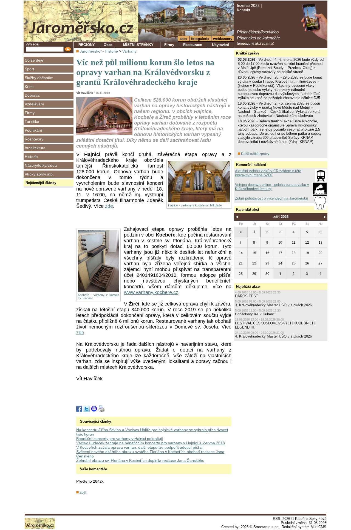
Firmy (30, 113)
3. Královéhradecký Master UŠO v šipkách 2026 (273, 305)
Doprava (32, 95)
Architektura (35, 148)
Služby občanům (39, 78)
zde (109, 206)
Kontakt (243, 10)
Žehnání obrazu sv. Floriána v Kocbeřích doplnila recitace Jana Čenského (140, 460)
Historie (31, 156)
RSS (276, 519)
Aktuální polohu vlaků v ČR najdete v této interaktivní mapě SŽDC (268, 173)
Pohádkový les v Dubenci (255, 314)
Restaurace (192, 45)
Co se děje (34, 60)
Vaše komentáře (93, 469)
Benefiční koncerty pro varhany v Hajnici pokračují (119, 438)
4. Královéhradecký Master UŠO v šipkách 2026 (273, 336)
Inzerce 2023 (248, 5)
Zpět (82, 492)
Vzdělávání (34, 104)
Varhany (129, 51)
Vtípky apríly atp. (39, 174)
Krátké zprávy (247, 53)
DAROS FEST (246, 296)
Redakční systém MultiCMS (304, 527)
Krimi (29, 86)
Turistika (32, 121)
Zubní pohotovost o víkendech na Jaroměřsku (271, 198)
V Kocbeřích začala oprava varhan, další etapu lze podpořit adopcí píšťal (139, 447)
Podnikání (33, 130)
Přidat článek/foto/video (258, 32)
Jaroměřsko (90, 51)
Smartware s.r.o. (266, 527)
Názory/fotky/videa (41, 165)
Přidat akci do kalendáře (258, 38)
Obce (108, 45)
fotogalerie (200, 39)
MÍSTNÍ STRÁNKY (138, 45)
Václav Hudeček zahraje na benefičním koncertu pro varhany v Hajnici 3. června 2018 (150, 443)
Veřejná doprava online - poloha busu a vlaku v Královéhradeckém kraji (272, 187)
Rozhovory (34, 139)
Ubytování (220, 45)
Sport (29, 69)
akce (183, 39)
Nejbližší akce (248, 286)
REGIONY (86, 45)
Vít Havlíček (84, 92)
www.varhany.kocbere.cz (151, 292)
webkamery (222, 39)
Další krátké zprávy (254, 154)
